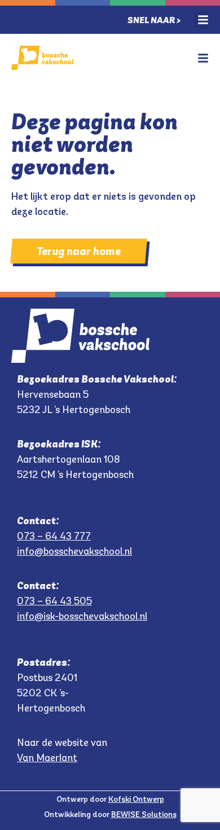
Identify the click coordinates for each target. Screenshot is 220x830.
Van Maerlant (47, 758)
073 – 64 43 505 (54, 601)
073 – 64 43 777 (54, 536)
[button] (202, 19)
